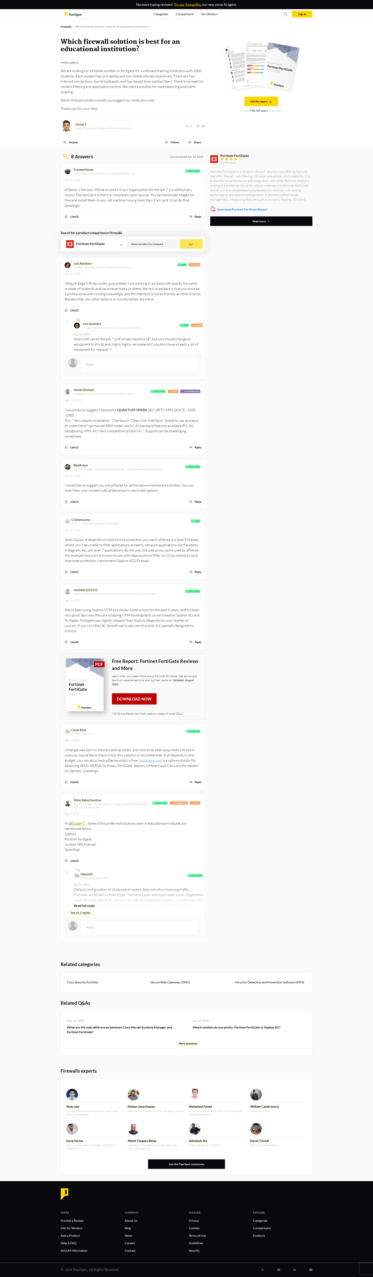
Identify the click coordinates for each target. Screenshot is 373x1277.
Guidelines (196, 1243)
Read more (259, 221)
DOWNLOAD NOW (134, 699)
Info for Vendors (71, 1228)
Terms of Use (197, 1235)
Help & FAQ (69, 1243)
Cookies (194, 1228)
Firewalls (66, 26)
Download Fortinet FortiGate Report (242, 209)
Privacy (194, 1220)
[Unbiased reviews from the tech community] (73, 13)
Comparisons (262, 1228)
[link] (70, 142)
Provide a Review (72, 1220)
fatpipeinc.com (150, 760)
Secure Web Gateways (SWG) (170, 982)
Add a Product (70, 1235)
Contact (130, 1250)
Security (194, 1250)
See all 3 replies (81, 912)
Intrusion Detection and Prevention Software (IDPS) (269, 982)
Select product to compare (147, 244)
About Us (131, 1220)
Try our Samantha (187, 4)
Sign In (302, 14)
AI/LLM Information (74, 1250)
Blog (128, 1228)
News (128, 1235)
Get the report (259, 101)
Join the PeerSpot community (186, 1164)
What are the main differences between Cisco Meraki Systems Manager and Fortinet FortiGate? (119, 1029)
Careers (130, 1243)
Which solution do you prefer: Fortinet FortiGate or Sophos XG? (237, 1027)
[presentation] (139, 365)
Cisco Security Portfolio (82, 982)
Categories (260, 1220)
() (75, 216)
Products (259, 1235)
